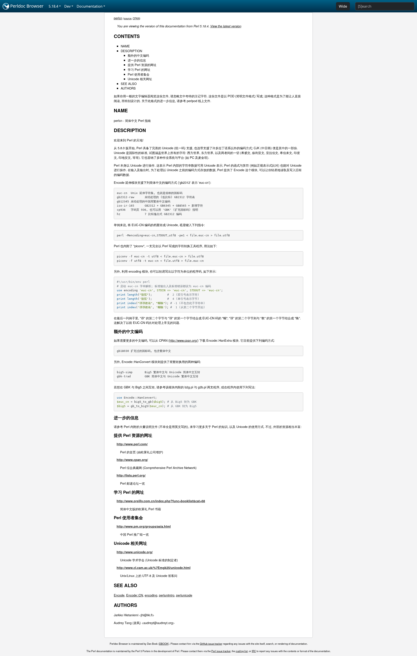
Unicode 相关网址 (140, 78)
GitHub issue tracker (211, 643)
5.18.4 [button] (53, 6)
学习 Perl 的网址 (139, 69)
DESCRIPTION (131, 50)
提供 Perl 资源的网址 (142, 64)
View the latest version (225, 26)
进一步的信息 (137, 60)
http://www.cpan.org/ (183, 340)
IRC (254, 651)
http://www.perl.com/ (132, 444)
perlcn (118, 18)
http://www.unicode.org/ (135, 552)
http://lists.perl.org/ (131, 475)
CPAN (136, 18)
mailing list (242, 651)
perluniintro (166, 595)
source (127, 18)
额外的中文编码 (138, 55)
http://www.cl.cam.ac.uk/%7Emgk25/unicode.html (153, 567)
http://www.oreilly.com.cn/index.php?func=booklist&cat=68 (161, 501)
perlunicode (184, 595)
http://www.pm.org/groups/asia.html (144, 526)
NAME (125, 46)
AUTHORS (128, 88)
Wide (343, 6)
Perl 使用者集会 (138, 74)
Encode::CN (134, 595)
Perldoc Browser (26, 6)
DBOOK (163, 643)
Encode (119, 595)
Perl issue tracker (220, 651)
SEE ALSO (129, 83)
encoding (151, 595)
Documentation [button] (90, 6)
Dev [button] (67, 6)
